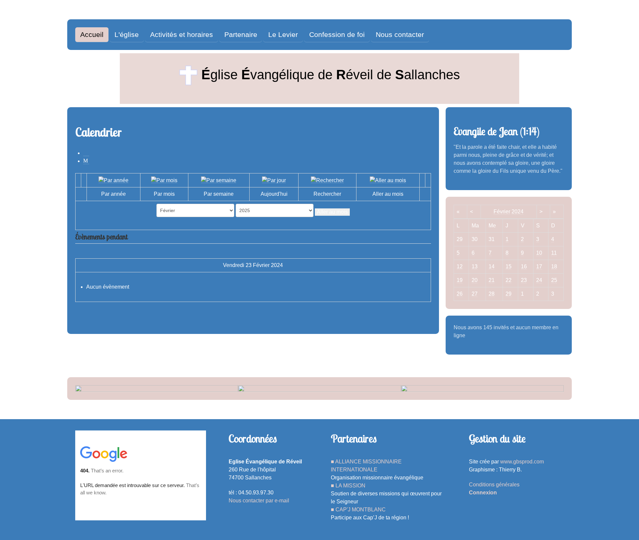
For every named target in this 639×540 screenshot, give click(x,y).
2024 (518, 211)
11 (554, 253)
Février (502, 211)
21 (492, 280)
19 (460, 280)
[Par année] (113, 180)
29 (509, 294)
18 (554, 266)
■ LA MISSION (348, 485)
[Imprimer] (86, 153)
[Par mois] (164, 180)
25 (554, 280)
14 (492, 266)
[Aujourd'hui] (274, 180)
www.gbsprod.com (522, 461)
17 (539, 266)
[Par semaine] (218, 180)
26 (460, 294)
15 (509, 266)
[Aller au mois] (388, 180)
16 (524, 266)
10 (539, 253)
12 (460, 266)
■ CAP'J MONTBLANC (358, 509)
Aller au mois (332, 212)
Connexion (483, 492)
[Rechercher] (327, 180)
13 (475, 266)
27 (475, 294)
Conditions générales (494, 484)
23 (524, 280)
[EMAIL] (86, 161)
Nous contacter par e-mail (259, 500)
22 (509, 280)
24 (539, 280)
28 (492, 294)
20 (475, 280)
